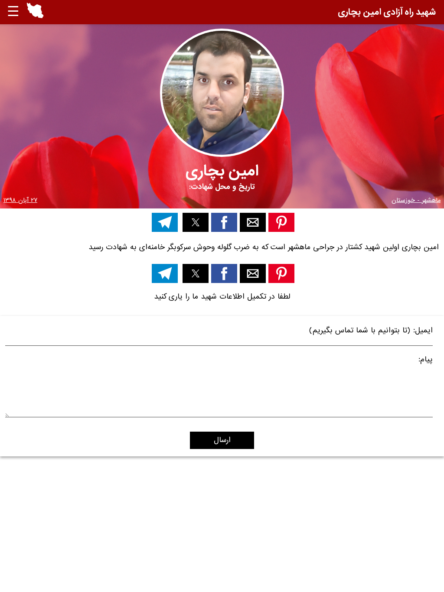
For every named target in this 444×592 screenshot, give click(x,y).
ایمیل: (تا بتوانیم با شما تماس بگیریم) (371, 331)
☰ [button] (13, 11)
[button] (35, 12)
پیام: (425, 360)
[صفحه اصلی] (35, 16)
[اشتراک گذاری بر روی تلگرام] (165, 222)
